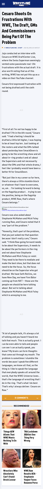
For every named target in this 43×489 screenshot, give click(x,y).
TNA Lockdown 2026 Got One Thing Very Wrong (31, 436)
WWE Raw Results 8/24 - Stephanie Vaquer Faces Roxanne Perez (31, 476)
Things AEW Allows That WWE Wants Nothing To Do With (9, 437)
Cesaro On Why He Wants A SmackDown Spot (14, 210)
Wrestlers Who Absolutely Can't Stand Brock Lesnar (10, 475)
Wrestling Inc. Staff (14, 48)
